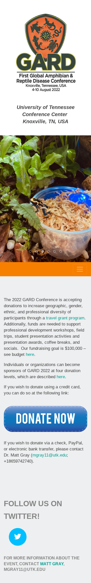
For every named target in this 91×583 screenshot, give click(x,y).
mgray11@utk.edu (49, 455)
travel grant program (65, 318)
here (30, 354)
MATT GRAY (51, 564)
